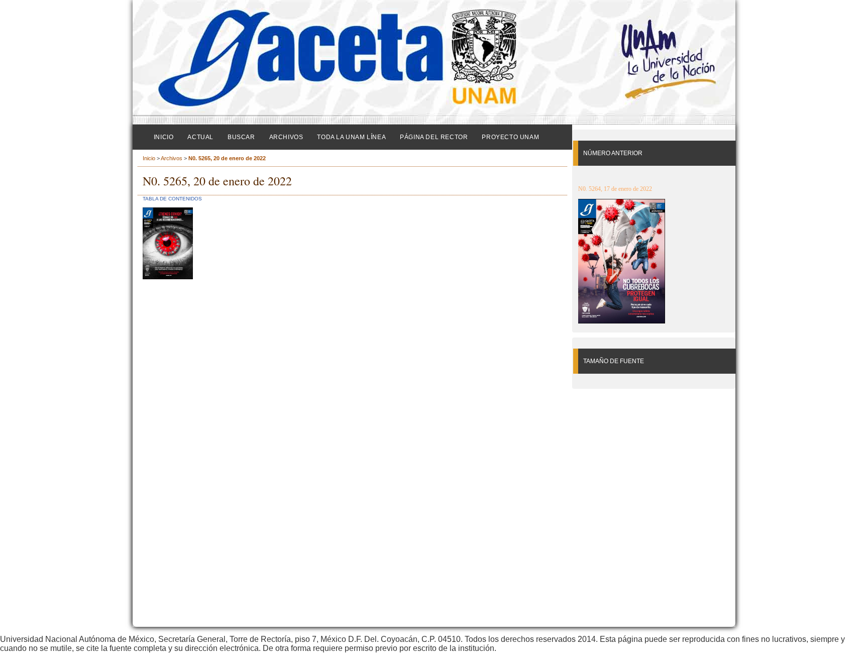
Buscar (241, 137)
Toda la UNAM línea (351, 137)
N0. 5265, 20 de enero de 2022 (227, 158)
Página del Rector (434, 137)
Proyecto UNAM (510, 137)
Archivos (286, 137)
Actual (200, 137)
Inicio (164, 137)
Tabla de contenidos (172, 198)
